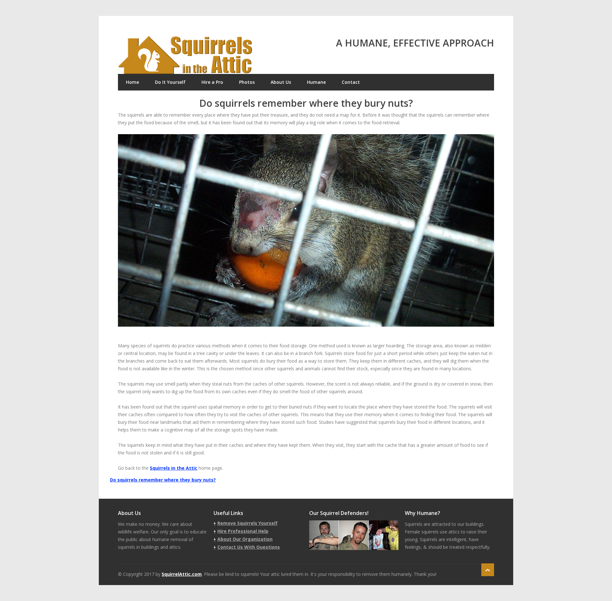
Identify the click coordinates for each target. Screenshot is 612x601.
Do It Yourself (170, 82)
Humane (316, 82)
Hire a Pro (212, 82)
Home (132, 82)
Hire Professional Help (242, 531)
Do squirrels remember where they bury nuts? (163, 480)
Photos (247, 82)
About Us (281, 82)
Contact (351, 82)
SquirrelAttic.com (182, 574)
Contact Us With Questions (248, 547)
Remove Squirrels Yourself (247, 523)
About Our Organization (245, 539)
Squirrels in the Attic (173, 468)
